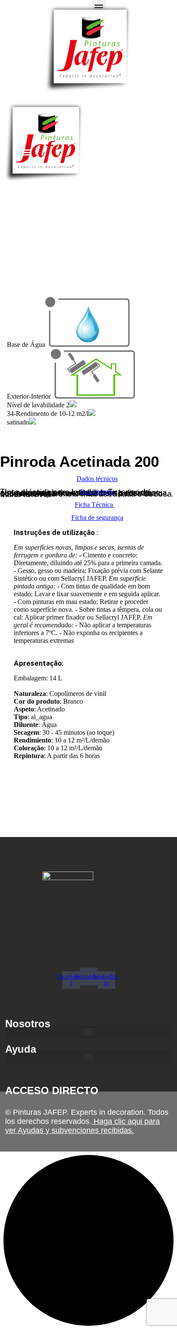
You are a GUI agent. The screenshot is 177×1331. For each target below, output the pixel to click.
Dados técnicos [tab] (97, 478)
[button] (26, 152)
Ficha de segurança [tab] (97, 517)
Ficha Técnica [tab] (95, 504)
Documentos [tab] (97, 491)
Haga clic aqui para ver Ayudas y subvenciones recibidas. (82, 1126)
